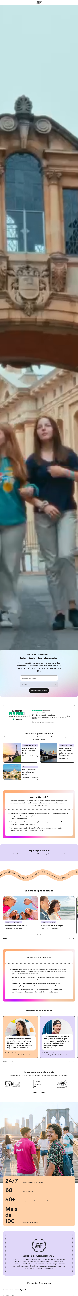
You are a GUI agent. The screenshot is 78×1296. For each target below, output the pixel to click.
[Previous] (69, 938)
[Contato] (74, 2)
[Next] (73, 938)
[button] (39, 329)
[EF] (39, 2)
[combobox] (39, 678)
